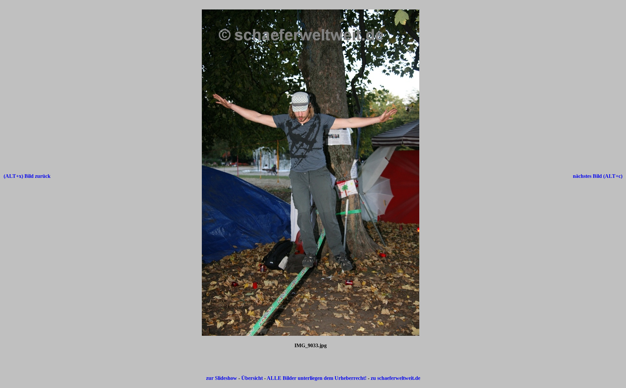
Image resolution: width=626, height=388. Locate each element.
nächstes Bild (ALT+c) (597, 176)
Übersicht (252, 378)
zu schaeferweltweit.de (395, 378)
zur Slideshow (221, 378)
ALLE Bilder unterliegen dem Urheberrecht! (316, 378)
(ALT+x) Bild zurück (27, 176)
